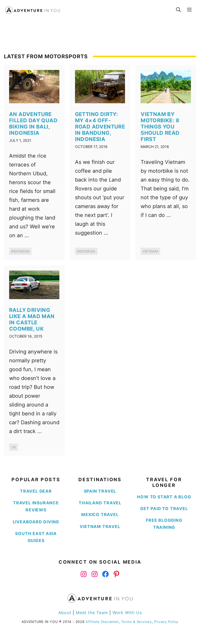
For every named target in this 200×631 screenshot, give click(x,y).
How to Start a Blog (164, 496)
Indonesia (20, 251)
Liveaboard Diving (36, 521)
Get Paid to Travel (164, 508)
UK (13, 447)
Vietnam (150, 251)
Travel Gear (36, 491)
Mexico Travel (99, 514)
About (65, 612)
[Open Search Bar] (178, 9)
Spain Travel (100, 491)
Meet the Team (92, 612)
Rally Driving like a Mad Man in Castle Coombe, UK (32, 319)
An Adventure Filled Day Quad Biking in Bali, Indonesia (33, 123)
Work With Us (127, 612)
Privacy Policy (166, 622)
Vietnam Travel (100, 526)
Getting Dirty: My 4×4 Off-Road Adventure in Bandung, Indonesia (100, 126)
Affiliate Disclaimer (102, 622)
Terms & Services (136, 622)
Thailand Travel (100, 502)
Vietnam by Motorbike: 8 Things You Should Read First (160, 126)
